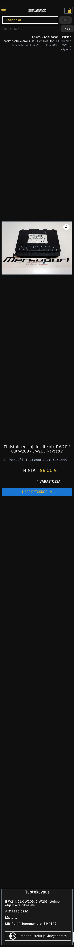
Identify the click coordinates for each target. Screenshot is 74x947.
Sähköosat (51, 37)
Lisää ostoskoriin (37, 492)
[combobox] (30, 19)
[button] (3, 10)
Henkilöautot (45, 41)
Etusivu (36, 37)
